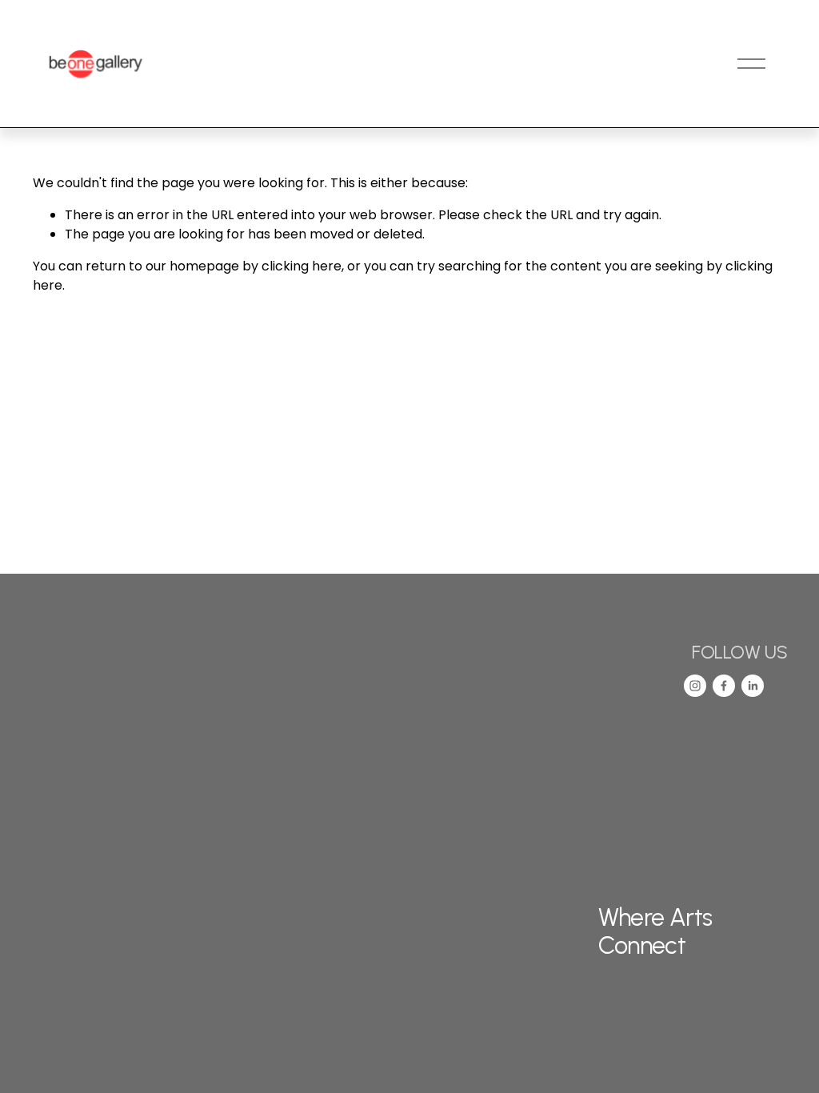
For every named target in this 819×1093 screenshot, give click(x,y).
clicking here (302, 266)
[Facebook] (724, 686)
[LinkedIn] (752, 686)
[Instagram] (695, 686)
